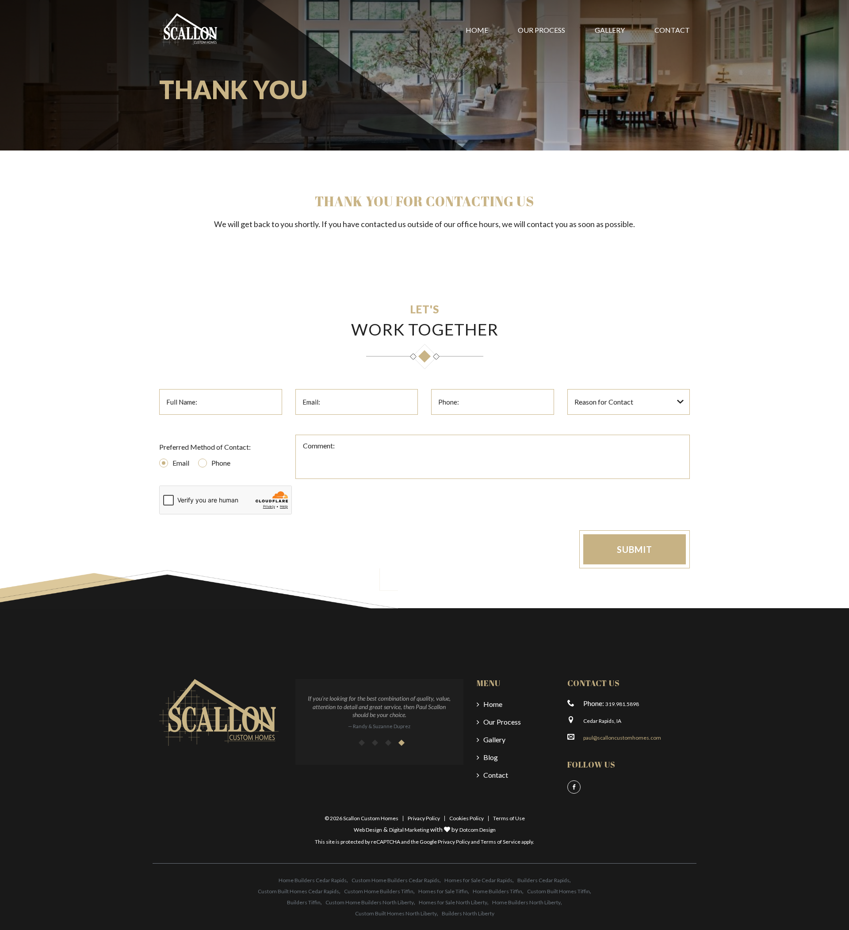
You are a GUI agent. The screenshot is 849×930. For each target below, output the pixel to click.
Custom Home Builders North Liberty (369, 902)
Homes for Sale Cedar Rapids (478, 880)
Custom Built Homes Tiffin (558, 891)
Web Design (368, 829)
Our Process (541, 30)
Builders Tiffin (304, 902)
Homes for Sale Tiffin (443, 891)
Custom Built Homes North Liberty (396, 913)
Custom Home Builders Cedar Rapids (396, 880)
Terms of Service (500, 841)
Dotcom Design (477, 829)
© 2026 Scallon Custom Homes (361, 818)
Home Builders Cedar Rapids (313, 880)
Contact (672, 30)
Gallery (610, 30)
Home (477, 30)
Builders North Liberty (468, 913)
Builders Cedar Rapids (543, 880)
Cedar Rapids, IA (602, 721)
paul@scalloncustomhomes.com (622, 737)
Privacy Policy (424, 818)
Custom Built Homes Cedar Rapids (298, 891)
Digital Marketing (409, 829)
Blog (490, 757)
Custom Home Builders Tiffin (378, 891)
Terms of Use (509, 818)
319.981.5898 (622, 704)
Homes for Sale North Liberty (453, 902)
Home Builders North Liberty (526, 902)
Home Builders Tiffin (497, 891)
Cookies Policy (466, 818)
